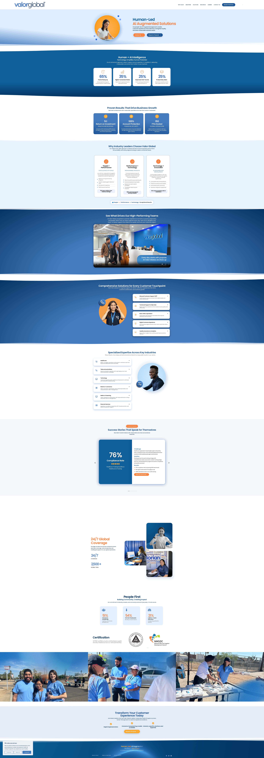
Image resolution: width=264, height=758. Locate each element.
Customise (9, 752)
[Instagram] (169, 756)
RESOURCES (203, 4)
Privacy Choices (117, 755)
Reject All (18, 752)
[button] (243, 5)
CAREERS (210, 4)
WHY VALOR (181, 4)
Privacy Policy (95, 755)
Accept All (27, 752)
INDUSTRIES (188, 4)
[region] (18, 748)
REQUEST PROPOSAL (228, 4)
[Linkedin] (171, 756)
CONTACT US (217, 4)
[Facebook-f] (166, 756)
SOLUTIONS (195, 4)
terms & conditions (106, 755)
